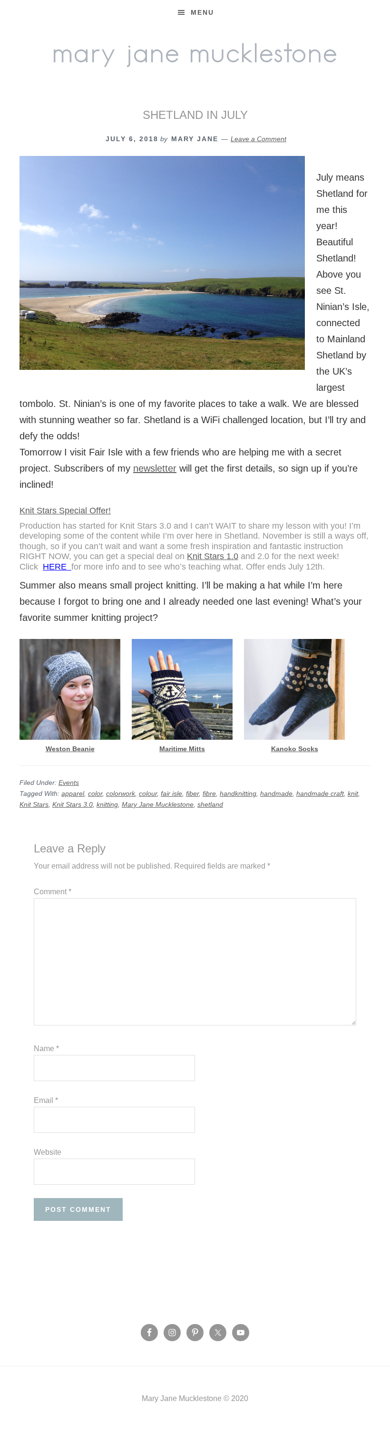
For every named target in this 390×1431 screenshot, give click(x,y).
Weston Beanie (70, 749)
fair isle (171, 793)
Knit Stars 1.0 (212, 556)
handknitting (238, 793)
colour (148, 793)
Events (68, 782)
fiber (192, 793)
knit (353, 793)
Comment (52, 892)
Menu (202, 12)
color (95, 793)
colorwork (120, 793)
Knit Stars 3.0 (72, 804)
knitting (107, 804)
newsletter (154, 468)
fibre (209, 793)
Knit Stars (34, 804)
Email (46, 1100)
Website (47, 1152)
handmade (276, 793)
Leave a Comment (258, 139)
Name (46, 1048)
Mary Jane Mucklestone (195, 53)
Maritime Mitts (182, 749)
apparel (72, 793)
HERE (57, 566)
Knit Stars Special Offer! (65, 510)
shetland (210, 804)
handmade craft (320, 793)
